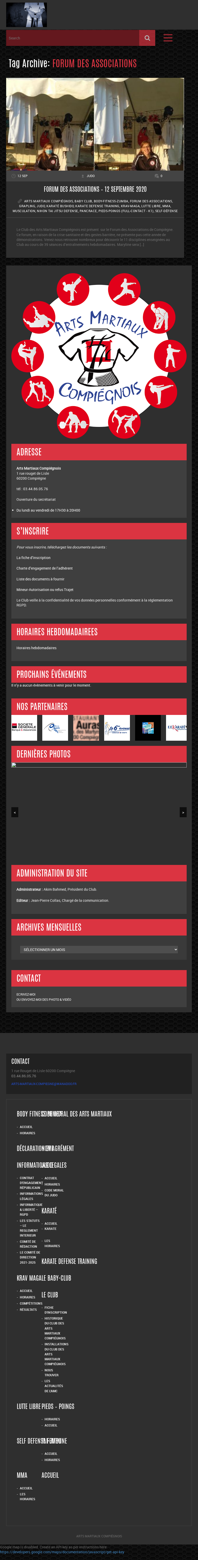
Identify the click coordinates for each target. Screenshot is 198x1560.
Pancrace (88, 211)
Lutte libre (151, 206)
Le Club (50, 1296)
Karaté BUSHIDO (60, 206)
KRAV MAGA (29, 1279)
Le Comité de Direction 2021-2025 (30, 1257)
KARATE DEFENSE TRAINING (69, 1262)
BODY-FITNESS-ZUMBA (111, 201)
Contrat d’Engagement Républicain (31, 1183)
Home (48, 1149)
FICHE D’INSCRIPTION (56, 1309)
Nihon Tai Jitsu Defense (57, 211)
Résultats (28, 1309)
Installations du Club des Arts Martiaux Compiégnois (57, 1354)
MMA (166, 206)
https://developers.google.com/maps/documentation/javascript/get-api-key (62, 1551)
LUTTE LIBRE (29, 1407)
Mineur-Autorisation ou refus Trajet (44, 589)
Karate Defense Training (97, 206)
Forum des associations (151, 201)
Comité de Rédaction (28, 1243)
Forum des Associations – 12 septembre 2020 (95, 190)
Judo (41, 206)
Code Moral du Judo (54, 1192)
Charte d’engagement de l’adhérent (44, 568)
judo (91, 176)
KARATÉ (49, 1212)
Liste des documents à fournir (40, 579)
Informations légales (31, 1195)
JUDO (47, 1166)
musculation (24, 211)
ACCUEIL (26, 1488)
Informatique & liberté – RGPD (31, 1210)
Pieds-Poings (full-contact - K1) (126, 211)
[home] (26, 24)
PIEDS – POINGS (58, 1407)
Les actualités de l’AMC (54, 1386)
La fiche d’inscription (33, 557)
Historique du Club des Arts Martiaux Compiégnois (55, 1328)
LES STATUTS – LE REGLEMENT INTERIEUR (30, 1228)
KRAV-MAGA (130, 206)
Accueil (26, 1127)
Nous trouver (52, 1372)
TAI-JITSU (51, 1442)
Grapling (27, 206)
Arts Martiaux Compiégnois (48, 201)
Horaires (27, 1133)
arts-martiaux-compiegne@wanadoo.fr (44, 1084)
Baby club (83, 201)
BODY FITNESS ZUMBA (39, 1115)
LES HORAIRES (27, 1496)
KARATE (50, 1229)
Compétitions (31, 1303)
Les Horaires (52, 1243)
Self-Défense (166, 211)
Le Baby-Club (56, 1279)
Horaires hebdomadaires (36, 647)
